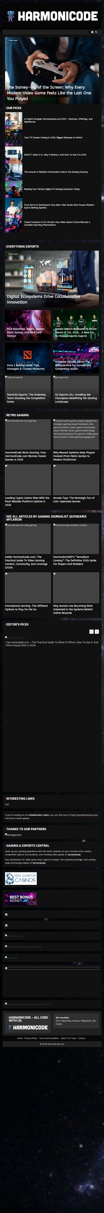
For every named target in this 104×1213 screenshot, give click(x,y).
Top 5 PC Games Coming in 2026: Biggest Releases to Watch (13, 137)
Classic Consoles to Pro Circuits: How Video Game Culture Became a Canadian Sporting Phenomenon (13, 223)
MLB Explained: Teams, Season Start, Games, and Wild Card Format (25, 332)
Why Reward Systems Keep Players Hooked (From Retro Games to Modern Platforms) (76, 434)
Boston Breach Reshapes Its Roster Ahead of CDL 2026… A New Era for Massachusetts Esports (76, 332)
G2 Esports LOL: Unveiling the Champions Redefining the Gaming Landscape (76, 398)
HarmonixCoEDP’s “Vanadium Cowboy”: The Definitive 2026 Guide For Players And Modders (76, 539)
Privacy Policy (31, 1038)
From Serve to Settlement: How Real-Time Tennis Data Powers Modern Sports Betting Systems (13, 206)
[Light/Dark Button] (90, 32)
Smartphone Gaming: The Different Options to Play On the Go (28, 588)
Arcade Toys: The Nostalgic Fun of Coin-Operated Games (76, 480)
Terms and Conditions (49, 1038)
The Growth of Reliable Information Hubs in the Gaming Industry (13, 172)
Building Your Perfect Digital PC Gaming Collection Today (13, 189)
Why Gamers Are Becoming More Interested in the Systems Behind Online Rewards (76, 588)
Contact (81, 1038)
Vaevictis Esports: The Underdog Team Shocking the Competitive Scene (26, 398)
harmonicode (74, 854)
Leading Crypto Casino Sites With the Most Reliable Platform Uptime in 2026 (28, 480)
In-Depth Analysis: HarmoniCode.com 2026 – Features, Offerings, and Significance (13, 120)
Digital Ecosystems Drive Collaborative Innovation (52, 279)
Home (20, 1038)
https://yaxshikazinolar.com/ (84, 815)
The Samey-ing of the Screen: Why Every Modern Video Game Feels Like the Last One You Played (52, 70)
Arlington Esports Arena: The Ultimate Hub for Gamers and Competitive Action (73, 365)
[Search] (96, 32)
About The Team (68, 1038)
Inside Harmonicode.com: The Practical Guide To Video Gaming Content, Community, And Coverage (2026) (28, 539)
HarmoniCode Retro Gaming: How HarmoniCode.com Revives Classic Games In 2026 (28, 434)
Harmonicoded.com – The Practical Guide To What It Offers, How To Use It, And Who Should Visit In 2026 (52, 644)
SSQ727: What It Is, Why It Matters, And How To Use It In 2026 (13, 155)
